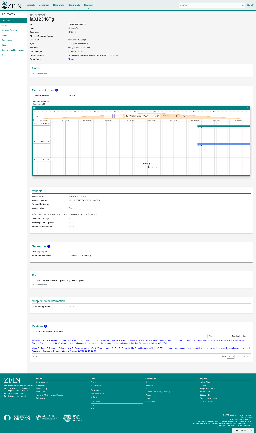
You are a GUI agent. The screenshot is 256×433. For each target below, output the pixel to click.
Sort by (245, 336)
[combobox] (212, 5)
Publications (41, 398)
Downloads (95, 382)
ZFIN (71, 96)
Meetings (149, 385)
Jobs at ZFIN (205, 401)
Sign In (250, 5)
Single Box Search (207, 388)
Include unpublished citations (49, 332)
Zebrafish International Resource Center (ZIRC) (88, 55)
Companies (150, 401)
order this (114, 55)
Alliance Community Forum (156, 392)
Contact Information (208, 398)
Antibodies (40, 392)
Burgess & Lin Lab (75, 51)
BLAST (94, 405)
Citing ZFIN (205, 395)
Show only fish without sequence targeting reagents (60, 281)
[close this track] (37, 123)
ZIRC (93, 397)
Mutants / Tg (41, 388)
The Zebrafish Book (99, 394)
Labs (147, 398)
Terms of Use (246, 417)
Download (236, 336)
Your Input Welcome (243, 430)
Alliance (71, 59)
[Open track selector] (37, 116)
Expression (40, 385)
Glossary (203, 385)
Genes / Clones (42, 382)
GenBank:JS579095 (77, 256)
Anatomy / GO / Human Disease (49, 395)
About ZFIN (205, 392)
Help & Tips (205, 382)
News (147, 382)
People (148, 395)
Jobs (147, 388)
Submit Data (96, 385)
